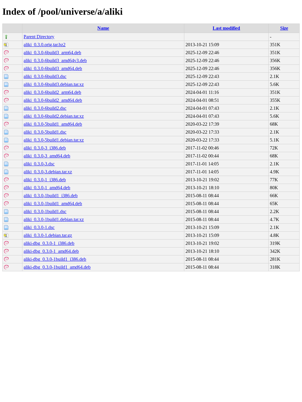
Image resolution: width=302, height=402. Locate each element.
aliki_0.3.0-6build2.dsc (45, 108)
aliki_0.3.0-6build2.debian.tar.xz (54, 116)
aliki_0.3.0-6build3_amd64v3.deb (55, 60)
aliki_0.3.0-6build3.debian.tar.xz (54, 84)
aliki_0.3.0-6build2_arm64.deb (52, 92)
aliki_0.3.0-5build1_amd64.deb (53, 124)
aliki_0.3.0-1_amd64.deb (47, 187)
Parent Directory (39, 36)
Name (103, 28)
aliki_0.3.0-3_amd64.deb (47, 155)
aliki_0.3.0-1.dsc (39, 227)
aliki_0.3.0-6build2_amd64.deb (53, 100)
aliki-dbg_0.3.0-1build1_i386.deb (55, 259)
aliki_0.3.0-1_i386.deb (45, 179)
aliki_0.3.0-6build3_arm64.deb (52, 52)
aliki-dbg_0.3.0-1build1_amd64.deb (57, 267)
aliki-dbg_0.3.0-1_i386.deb (49, 243)
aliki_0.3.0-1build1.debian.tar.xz (54, 219)
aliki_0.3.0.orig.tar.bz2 (44, 44)
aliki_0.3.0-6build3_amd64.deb (53, 68)
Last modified (226, 28)
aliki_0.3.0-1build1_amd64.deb (53, 203)
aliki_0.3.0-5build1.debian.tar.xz (54, 139)
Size (284, 28)
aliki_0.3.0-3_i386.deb (45, 147)
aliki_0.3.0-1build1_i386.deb (51, 195)
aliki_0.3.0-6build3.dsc (45, 76)
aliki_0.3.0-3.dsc (39, 163)
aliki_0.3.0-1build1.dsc (45, 211)
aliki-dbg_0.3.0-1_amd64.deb (51, 251)
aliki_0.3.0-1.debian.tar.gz (48, 235)
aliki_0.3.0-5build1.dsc (45, 131)
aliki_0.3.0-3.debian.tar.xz (48, 171)
